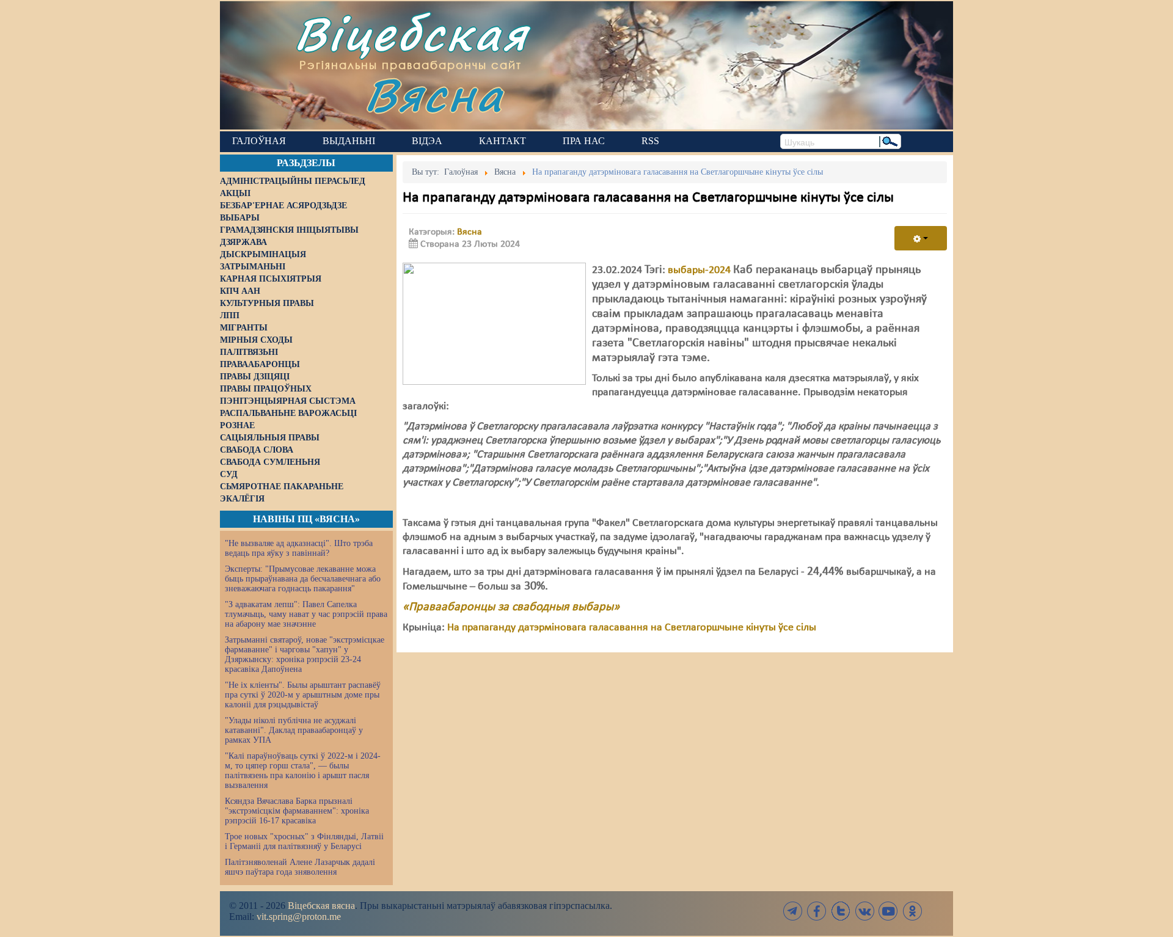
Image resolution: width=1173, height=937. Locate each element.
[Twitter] (840, 911)
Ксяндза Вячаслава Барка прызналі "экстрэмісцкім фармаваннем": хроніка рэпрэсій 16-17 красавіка (297, 811)
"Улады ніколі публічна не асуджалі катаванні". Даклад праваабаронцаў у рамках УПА (294, 730)
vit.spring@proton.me (299, 916)
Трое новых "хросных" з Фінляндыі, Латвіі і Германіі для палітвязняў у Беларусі (304, 841)
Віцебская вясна (321, 905)
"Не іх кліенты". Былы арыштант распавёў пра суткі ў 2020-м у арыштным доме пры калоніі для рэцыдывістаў (303, 694)
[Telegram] (793, 911)
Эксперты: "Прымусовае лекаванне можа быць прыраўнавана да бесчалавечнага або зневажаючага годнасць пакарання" (303, 578)
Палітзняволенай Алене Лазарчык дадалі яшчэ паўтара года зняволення (300, 867)
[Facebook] (816, 911)
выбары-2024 (699, 270)
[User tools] (920, 238)
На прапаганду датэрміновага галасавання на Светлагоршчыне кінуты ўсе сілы (631, 627)
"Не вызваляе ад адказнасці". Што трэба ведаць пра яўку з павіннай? (299, 548)
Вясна (434, 94)
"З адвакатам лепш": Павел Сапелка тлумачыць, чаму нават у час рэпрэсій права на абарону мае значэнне (306, 614)
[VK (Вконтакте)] (864, 911)
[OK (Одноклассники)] (912, 911)
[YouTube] (888, 911)
